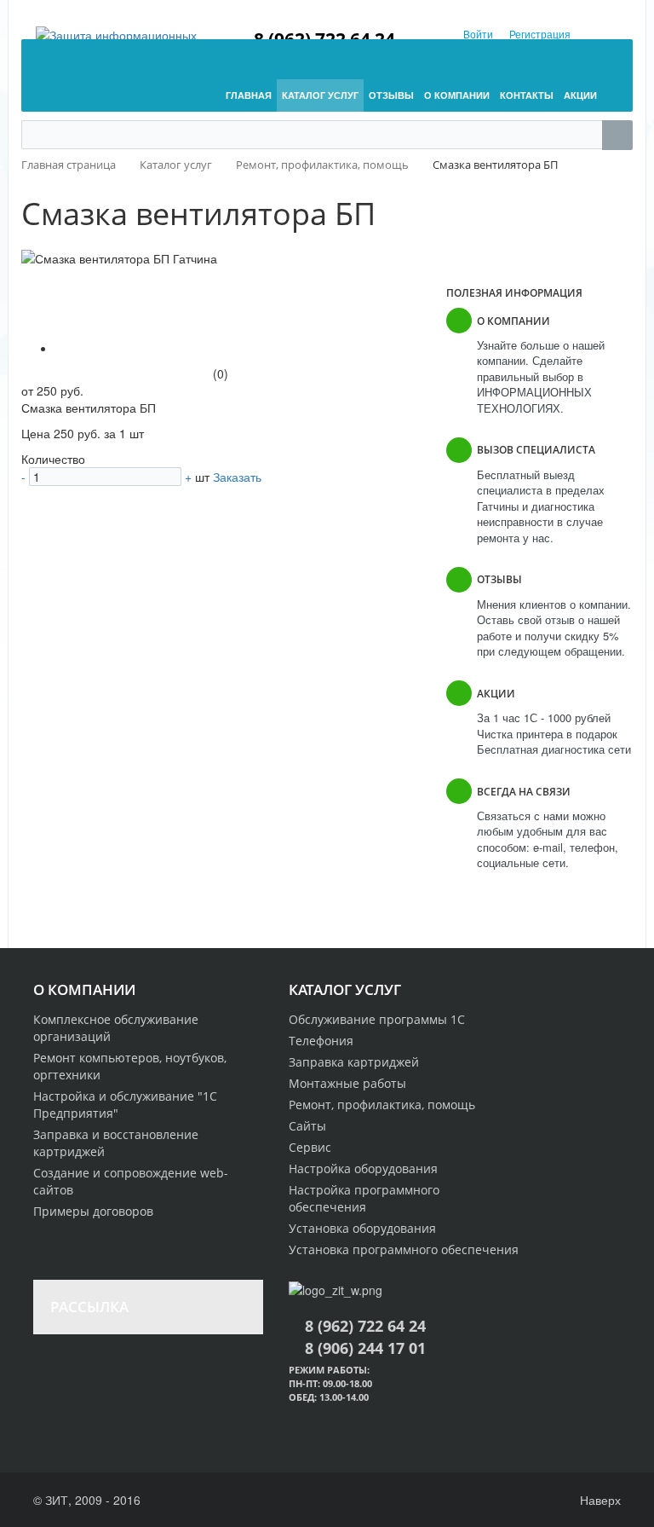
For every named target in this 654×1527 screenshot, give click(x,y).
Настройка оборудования (363, 1168)
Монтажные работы (347, 1083)
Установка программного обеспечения (404, 1249)
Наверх (599, 1499)
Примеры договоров (93, 1211)
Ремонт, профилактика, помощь (382, 1104)
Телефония (321, 1040)
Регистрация (540, 33)
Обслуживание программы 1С (377, 1019)
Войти (478, 33)
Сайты (307, 1126)
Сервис (310, 1147)
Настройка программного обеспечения (364, 1198)
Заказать (237, 476)
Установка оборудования (362, 1228)
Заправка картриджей (354, 1062)
